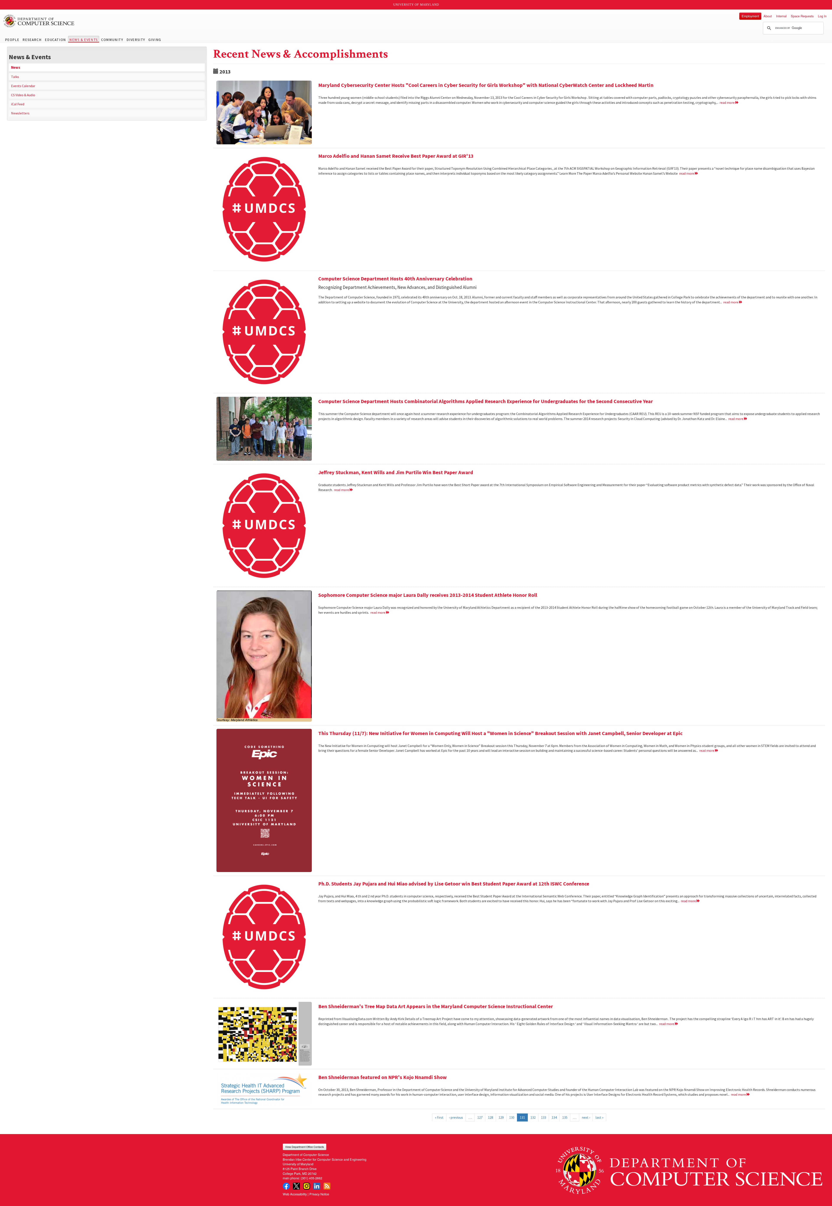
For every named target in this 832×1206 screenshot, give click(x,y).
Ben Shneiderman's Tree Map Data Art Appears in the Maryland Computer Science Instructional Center (435, 1006)
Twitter (296, 1186)
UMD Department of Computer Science (39, 21)
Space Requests (802, 16)
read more (727, 102)
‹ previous (456, 1117)
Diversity (136, 39)
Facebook (286, 1186)
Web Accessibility (295, 1194)
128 (490, 1117)
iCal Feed (17, 104)
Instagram (306, 1186)
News (15, 67)
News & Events (83, 39)
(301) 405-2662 (311, 1178)
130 (511, 1117)
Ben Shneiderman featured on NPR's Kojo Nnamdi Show (382, 1077)
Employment (750, 16)
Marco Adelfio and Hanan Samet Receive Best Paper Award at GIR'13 (396, 156)
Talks (15, 77)
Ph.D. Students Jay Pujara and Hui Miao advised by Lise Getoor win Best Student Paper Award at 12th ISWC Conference (453, 883)
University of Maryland (416, 4)
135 (564, 1117)
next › (586, 1117)
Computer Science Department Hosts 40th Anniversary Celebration (395, 278)
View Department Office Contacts (304, 1147)
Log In (822, 16)
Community (112, 39)
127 (480, 1117)
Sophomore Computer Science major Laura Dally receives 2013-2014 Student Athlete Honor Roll (427, 595)
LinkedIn (316, 1186)
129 (501, 1117)
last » (599, 1117)
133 (543, 1117)
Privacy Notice (319, 1194)
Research (32, 39)
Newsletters (20, 113)
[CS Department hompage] (689, 1169)
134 (554, 1117)
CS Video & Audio (23, 95)
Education (55, 39)
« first (439, 1117)
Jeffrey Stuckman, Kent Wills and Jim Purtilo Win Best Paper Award (395, 472)
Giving (154, 39)
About (768, 16)
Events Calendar (23, 86)
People (12, 39)
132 (533, 1117)
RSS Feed (326, 1186)
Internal (781, 16)
